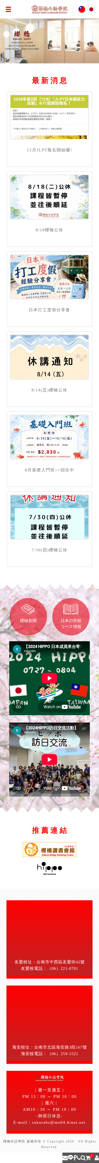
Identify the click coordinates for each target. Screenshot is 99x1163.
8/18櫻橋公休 (49, 230)
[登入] (97, 1158)
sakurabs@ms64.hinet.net (59, 1122)
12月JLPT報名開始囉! (49, 150)
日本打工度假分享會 (49, 310)
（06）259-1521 (62, 1053)
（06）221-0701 (62, 968)
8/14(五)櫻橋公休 (49, 390)
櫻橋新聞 (28, 620)
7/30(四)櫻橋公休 (49, 550)
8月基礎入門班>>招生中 (49, 470)
